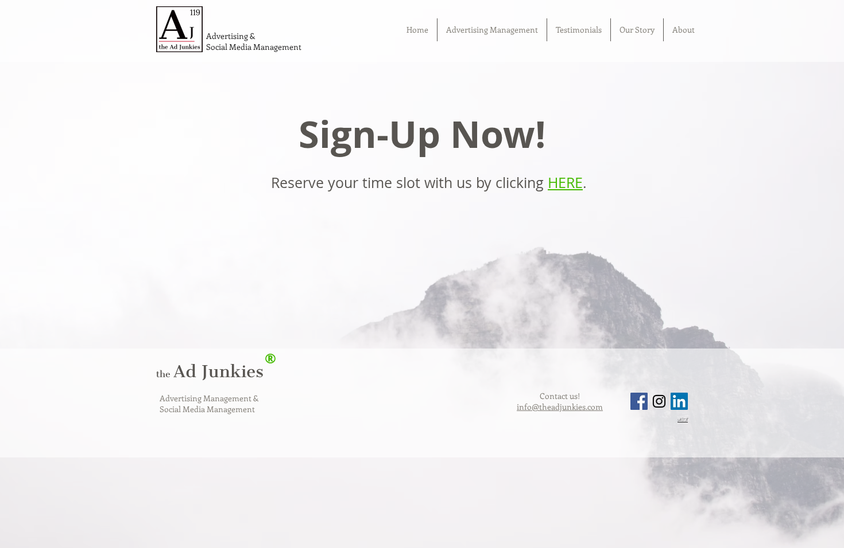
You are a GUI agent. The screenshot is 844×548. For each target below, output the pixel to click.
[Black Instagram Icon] (659, 401)
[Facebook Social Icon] (639, 401)
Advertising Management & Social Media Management (209, 403)
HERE (565, 182)
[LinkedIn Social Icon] (679, 401)
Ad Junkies (210, 371)
